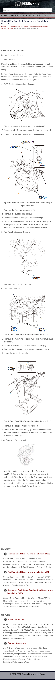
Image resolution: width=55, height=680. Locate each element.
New (38, 15)
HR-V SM (23, 15)
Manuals (5, 15)
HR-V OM (14, 15)
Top (44, 15)
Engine (32, 26)
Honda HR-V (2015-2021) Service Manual (14, 26)
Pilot (31, 15)
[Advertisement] (27, 39)
